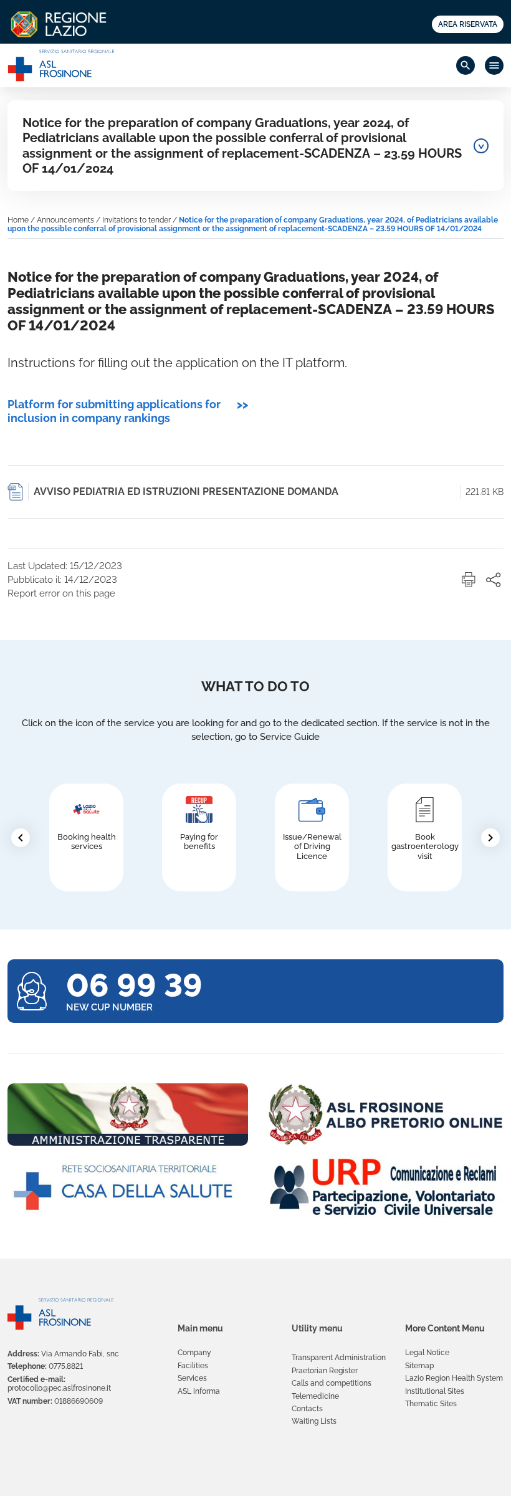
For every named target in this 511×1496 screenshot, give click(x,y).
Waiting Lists (314, 1421)
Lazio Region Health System (454, 1378)
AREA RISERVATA (467, 24)
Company (194, 1352)
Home (18, 220)
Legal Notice (427, 1352)
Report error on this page (61, 593)
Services (192, 1378)
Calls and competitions (331, 1383)
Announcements (65, 220)
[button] (469, 580)
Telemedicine (315, 1396)
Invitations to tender (136, 220)
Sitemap (419, 1365)
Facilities (193, 1365)
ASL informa (199, 1391)
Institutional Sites (434, 1391)
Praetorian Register (325, 1370)
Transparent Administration (339, 1357)
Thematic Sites (431, 1403)
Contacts (307, 1408)
